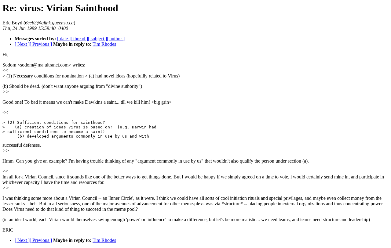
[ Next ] (22, 44)
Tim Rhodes (104, 44)
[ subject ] (97, 38)
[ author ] (116, 38)
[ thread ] (79, 38)
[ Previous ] (41, 44)
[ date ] (64, 38)
